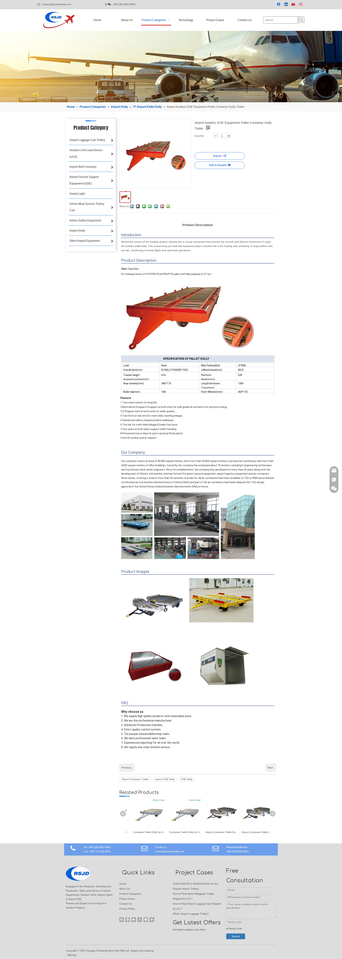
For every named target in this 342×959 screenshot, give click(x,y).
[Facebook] (279, 4)
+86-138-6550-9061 (237, 851)
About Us (124, 888)
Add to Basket (218, 165)
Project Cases (127, 898)
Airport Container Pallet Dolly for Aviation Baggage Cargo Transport (216, 832)
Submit (236, 936)
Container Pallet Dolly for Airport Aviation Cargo (143, 832)
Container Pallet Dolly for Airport (180, 832)
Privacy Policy (127, 908)
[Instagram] (301, 4)
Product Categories (130, 893)
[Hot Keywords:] (301, 19)
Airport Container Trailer (135, 779)
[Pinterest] (146, 919)
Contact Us (125, 903)
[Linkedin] (286, 4)
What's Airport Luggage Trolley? (191, 913)
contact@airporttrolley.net (60, 4)
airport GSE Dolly (165, 779)
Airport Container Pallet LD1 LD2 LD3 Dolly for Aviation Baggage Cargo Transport (252, 832)
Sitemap (72, 954)
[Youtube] (293, 4)
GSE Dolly (186, 779)
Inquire (217, 155)
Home (122, 883)
